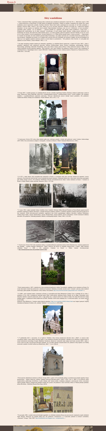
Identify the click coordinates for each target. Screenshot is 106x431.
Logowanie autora (62, 428)
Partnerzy (78, 4)
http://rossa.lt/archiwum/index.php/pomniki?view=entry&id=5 (69, 290)
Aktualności (27, 4)
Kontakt (85, 4)
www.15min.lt (54, 344)
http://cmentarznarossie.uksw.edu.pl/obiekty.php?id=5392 (33, 249)
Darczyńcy (69, 4)
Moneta (42, 4)
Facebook (11, 4)
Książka (35, 4)
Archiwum (52, 428)
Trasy (62, 4)
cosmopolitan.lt (52, 303)
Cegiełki (49, 4)
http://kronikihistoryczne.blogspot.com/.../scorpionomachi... (50, 418)
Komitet (19, 4)
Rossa (56, 4)
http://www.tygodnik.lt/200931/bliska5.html (62, 301)
